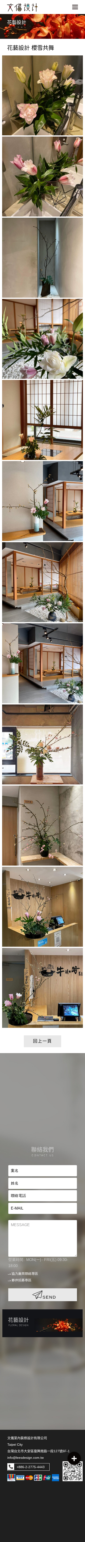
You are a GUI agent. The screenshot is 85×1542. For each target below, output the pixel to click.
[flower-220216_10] (42, 258)
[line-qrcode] (73, 1471)
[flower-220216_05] (42, 663)
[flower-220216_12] (42, 95)
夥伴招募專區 (21, 1280)
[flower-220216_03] (42, 826)
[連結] (42, 1323)
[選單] (75, 7)
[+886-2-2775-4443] (11, 1466)
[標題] (22, 7)
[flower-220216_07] (42, 501)
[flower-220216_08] (42, 420)
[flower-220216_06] (42, 582)
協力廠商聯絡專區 (25, 1273)
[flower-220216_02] (42, 907)
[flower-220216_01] (42, 988)
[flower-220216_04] (42, 744)
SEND (49, 1297)
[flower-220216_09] (42, 339)
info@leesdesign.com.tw (25, 1457)
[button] (74, 1458)
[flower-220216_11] (42, 177)
